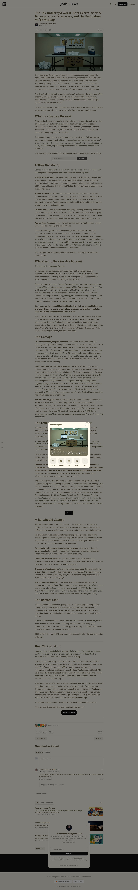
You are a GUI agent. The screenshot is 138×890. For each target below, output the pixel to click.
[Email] (69, 461)
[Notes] (77, 461)
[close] (87, 424)
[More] (85, 461)
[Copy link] (53, 461)
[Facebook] (61, 461)
